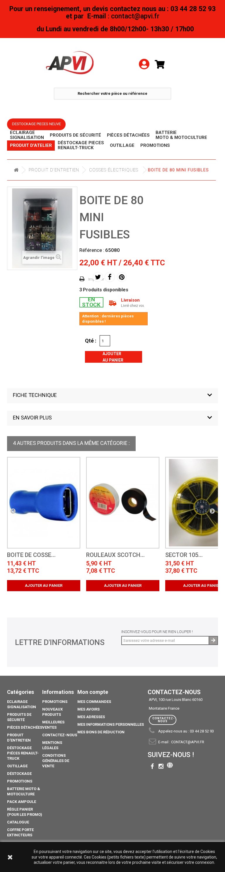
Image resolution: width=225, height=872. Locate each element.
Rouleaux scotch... (115, 555)
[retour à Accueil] (16, 170)
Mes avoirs (88, 709)
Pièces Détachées (24, 727)
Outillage (17, 766)
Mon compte (92, 692)
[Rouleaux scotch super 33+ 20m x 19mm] (122, 502)
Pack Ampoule (21, 801)
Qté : (90, 340)
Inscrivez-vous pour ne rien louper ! (157, 632)
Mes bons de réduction (101, 732)
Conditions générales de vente (55, 760)
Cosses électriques (113, 170)
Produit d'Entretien (54, 170)
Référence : (91, 250)
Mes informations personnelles (110, 724)
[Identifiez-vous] (144, 56)
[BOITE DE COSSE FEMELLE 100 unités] (43, 502)
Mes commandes (94, 701)
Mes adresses (91, 717)
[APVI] (70, 63)
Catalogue (18, 822)
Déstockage (19, 773)
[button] (112, 395)
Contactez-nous (59, 735)
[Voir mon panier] (162, 64)
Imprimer (96, 279)
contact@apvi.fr (187, 742)
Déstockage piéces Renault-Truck (23, 753)
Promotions (19, 781)
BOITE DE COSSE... (31, 555)
